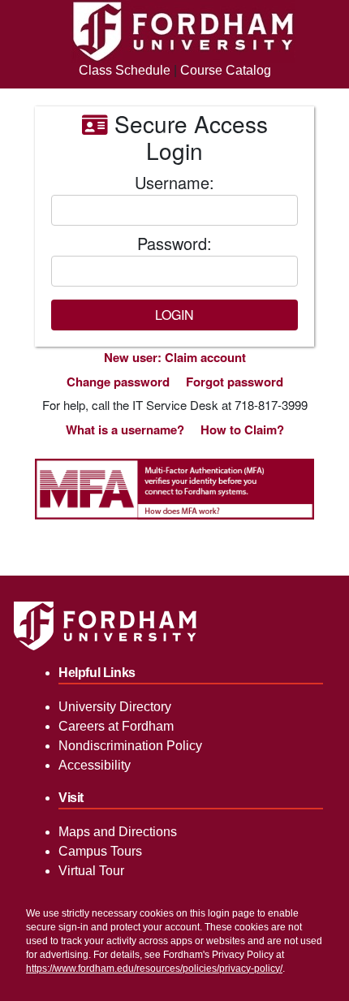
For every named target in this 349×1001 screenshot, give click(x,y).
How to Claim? (242, 429)
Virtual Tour (91, 871)
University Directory (114, 707)
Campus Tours (100, 851)
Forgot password (234, 381)
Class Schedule (124, 70)
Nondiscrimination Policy (130, 746)
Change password (118, 381)
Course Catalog (225, 70)
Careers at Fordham (116, 726)
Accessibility (94, 765)
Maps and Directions (117, 832)
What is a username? (125, 429)
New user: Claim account (175, 357)
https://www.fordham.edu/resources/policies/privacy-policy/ (154, 968)
